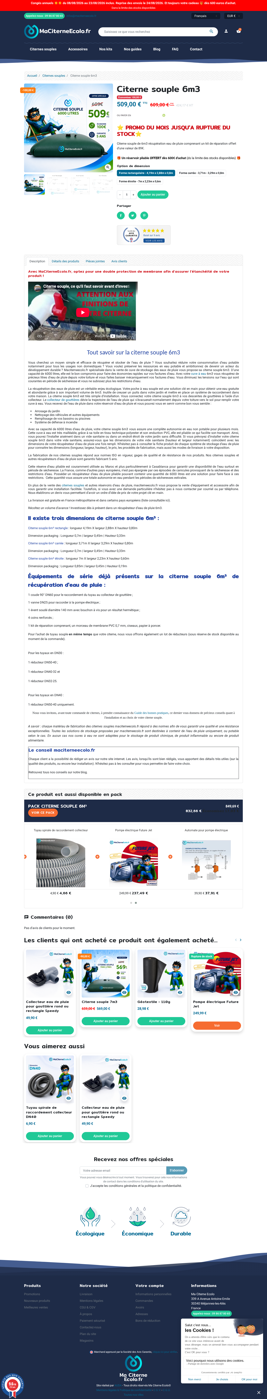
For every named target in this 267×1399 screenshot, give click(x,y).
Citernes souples (53, 75)
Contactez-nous (90, 1327)
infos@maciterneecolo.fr (81, 15)
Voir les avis (154, 240)
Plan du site (88, 1334)
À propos (86, 1314)
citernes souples (73, 485)
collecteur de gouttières (63, 400)
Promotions (32, 1294)
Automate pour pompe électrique (206, 830)
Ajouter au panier (153, 194)
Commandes (144, 1301)
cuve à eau (198, 374)
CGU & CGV (87, 1307)
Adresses (141, 1314)
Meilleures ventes (36, 1307)
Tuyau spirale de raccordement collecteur (61, 830)
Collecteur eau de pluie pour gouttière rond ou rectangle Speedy (47, 1006)
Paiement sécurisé (92, 1320)
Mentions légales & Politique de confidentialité (123, 1390)
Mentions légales (91, 1301)
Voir (217, 1025)
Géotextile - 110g (153, 1002)
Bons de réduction (147, 1320)
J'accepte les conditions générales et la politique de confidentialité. (136, 1186)
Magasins (86, 1340)
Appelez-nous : (44, 15)
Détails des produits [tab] (65, 261)
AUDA (118, 1385)
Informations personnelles (153, 1294)
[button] (238, 32)
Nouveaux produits (37, 1301)
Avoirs (139, 1307)
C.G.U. (167, 1390)
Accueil (32, 75)
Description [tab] (37, 261)
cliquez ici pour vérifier (165, 1351)
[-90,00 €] (106, 973)
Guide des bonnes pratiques (151, 713)
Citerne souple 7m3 (99, 1002)
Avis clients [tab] (119, 261)
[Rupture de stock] (217, 973)
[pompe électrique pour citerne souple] (133, 862)
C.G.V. (157, 1390)
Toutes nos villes (133, 1394)
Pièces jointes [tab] (95, 261)
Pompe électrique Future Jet (133, 830)
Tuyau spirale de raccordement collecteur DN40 (49, 1112)
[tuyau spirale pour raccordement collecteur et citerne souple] (60, 862)
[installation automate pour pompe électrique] (206, 862)
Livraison (86, 1294)
